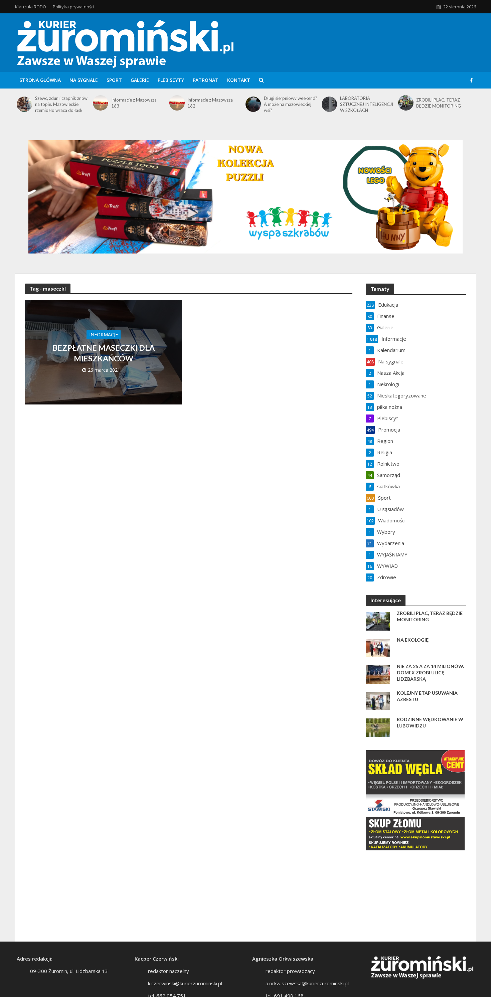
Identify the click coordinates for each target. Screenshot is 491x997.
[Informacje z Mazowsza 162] (176, 103)
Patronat (205, 80)
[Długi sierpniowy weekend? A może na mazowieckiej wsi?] (253, 104)
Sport (114, 80)
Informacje (103, 334)
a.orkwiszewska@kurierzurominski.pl (307, 983)
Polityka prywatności (73, 7)
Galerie (140, 80)
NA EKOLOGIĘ (413, 640)
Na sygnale (83, 80)
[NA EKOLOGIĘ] (378, 647)
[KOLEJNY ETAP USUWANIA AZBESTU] (378, 700)
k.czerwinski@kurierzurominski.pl (185, 983)
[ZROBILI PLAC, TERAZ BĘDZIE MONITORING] (405, 103)
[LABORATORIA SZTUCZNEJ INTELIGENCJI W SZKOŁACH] (329, 104)
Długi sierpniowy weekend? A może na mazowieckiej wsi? (290, 104)
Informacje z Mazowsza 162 (210, 103)
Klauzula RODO (30, 7)
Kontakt (238, 80)
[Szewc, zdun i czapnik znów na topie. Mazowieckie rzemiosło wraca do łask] (24, 104)
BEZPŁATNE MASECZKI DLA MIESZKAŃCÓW (103, 353)
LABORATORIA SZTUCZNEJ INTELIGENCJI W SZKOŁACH (366, 104)
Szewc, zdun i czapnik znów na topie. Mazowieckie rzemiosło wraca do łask (61, 104)
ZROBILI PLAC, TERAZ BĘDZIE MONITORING (438, 103)
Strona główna (40, 80)
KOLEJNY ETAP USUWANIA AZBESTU (427, 696)
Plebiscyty (171, 80)
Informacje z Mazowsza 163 (134, 103)
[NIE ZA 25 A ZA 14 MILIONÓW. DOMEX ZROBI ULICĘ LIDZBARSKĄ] (378, 673)
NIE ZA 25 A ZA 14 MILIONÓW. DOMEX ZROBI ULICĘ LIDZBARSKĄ (430, 672)
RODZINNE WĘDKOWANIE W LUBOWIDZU (430, 722)
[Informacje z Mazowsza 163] (100, 103)
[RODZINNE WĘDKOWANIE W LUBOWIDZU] (378, 726)
